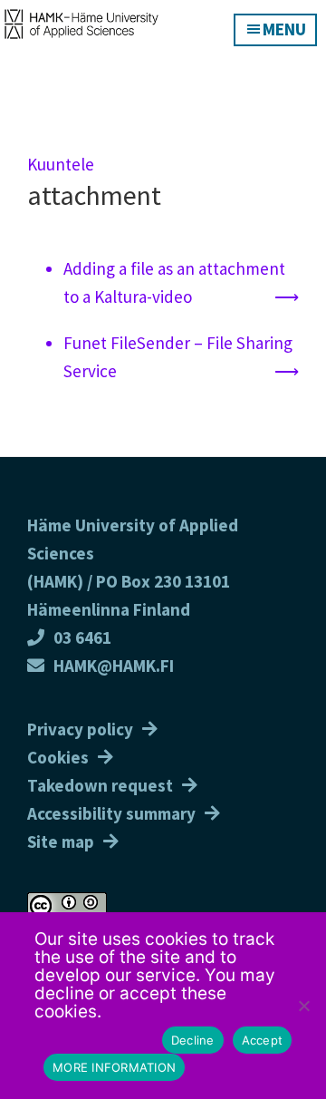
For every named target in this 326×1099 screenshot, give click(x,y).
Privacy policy (80, 729)
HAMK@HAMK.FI (113, 665)
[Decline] (303, 1006)
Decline (193, 1040)
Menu (284, 29)
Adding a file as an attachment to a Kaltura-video (174, 282)
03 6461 (82, 637)
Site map (60, 841)
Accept (262, 1040)
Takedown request (100, 785)
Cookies (58, 757)
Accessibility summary (111, 813)
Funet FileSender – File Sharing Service (177, 357)
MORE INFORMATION (114, 1067)
